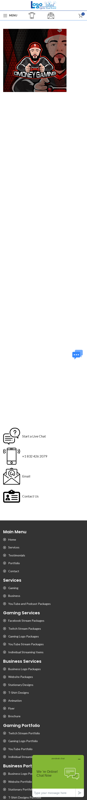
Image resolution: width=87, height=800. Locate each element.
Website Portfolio (20, 781)
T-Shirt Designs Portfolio (24, 797)
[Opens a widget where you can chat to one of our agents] (58, 776)
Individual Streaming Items (26, 652)
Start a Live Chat (34, 436)
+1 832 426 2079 (34, 456)
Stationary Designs (20, 685)
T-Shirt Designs (18, 692)
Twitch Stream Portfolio (24, 733)
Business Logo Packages (24, 669)
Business (14, 595)
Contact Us (30, 496)
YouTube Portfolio (20, 749)
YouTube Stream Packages (26, 644)
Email (26, 476)
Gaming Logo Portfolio (23, 741)
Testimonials (16, 555)
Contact (13, 571)
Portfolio (14, 563)
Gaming (13, 588)
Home (12, 539)
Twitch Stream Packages (24, 628)
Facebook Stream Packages (26, 620)
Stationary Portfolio (21, 789)
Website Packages (20, 677)
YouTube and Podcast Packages (29, 603)
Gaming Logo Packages (23, 636)
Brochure (14, 716)
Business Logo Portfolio (24, 773)
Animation (15, 700)
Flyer (11, 708)
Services (13, 547)
